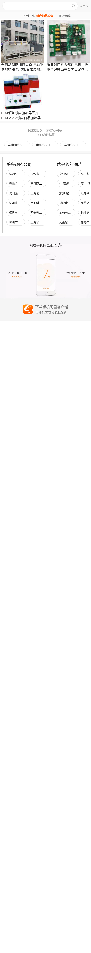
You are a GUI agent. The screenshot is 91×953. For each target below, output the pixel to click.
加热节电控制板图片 (72, 212)
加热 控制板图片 (69, 193)
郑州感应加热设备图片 (73, 174)
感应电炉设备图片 (70, 203)
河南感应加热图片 (70, 222)
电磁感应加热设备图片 (47, 145)
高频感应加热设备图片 (75, 145)
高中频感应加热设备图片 (19, 145)
